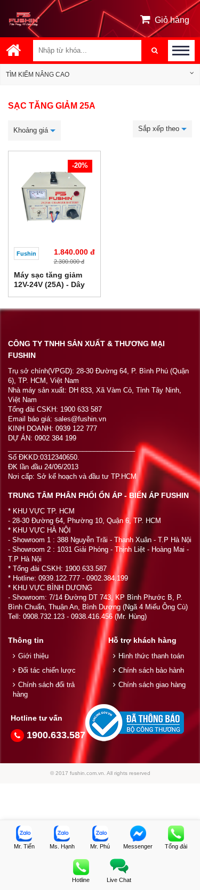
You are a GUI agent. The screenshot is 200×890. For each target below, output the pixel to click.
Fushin (26, 253)
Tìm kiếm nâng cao (37, 74)
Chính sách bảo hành (151, 670)
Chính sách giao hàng (152, 685)
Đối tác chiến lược (47, 670)
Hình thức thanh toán (151, 656)
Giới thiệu (33, 656)
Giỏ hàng (172, 20)
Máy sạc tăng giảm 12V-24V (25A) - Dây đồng (49, 284)
